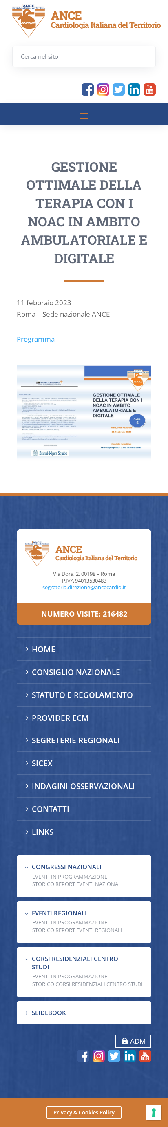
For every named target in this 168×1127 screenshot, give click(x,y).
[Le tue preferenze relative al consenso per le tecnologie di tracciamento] (153, 1112)
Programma (36, 339)
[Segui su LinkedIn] (134, 89)
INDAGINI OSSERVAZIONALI (83, 786)
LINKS (42, 832)
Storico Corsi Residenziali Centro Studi (87, 984)
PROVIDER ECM (60, 718)
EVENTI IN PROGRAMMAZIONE (69, 876)
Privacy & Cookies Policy (84, 1112)
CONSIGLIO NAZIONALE (76, 672)
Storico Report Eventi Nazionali (77, 884)
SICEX (42, 763)
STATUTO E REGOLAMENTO (82, 695)
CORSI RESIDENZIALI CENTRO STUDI (75, 963)
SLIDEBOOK (49, 1012)
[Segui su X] (119, 89)
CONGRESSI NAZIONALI (67, 867)
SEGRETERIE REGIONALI (76, 740)
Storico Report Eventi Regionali (77, 930)
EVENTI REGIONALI (59, 913)
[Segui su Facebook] (88, 89)
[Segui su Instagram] (103, 89)
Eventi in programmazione (69, 976)
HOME (43, 649)
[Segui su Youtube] (150, 89)
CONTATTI (50, 809)
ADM (138, 1041)
